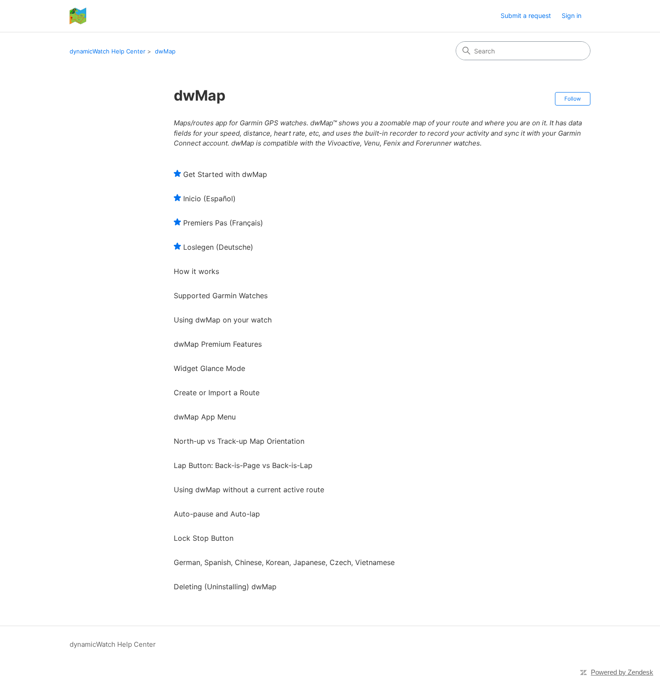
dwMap (165, 51)
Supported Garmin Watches (221, 295)
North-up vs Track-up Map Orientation (239, 441)
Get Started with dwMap (225, 174)
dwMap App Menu (205, 416)
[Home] (78, 16)
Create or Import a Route (217, 392)
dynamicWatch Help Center (107, 51)
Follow (572, 98)
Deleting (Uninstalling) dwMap (225, 586)
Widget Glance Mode (209, 368)
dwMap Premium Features (218, 344)
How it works (196, 271)
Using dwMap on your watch (223, 319)
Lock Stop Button (203, 538)
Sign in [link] (571, 15)
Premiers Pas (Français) (223, 222)
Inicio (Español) (209, 198)
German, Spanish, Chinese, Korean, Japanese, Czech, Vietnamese (284, 562)
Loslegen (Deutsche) (218, 247)
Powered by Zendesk (622, 672)
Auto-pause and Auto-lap (217, 513)
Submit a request (526, 15)
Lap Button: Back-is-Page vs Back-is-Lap (243, 465)
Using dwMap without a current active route (249, 489)
